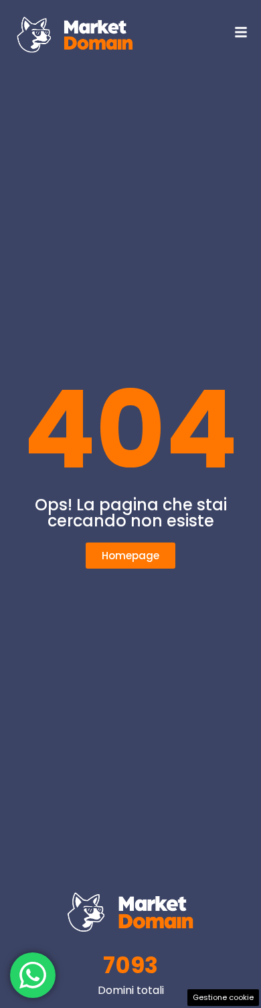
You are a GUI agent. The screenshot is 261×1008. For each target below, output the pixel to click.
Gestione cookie (223, 997)
